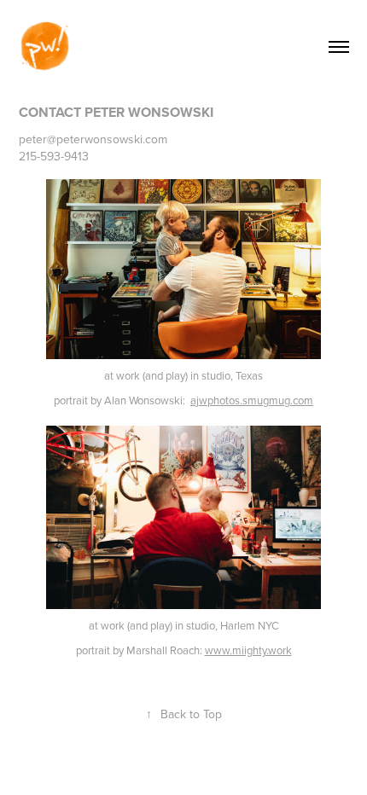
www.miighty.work (248, 650)
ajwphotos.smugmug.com (251, 400)
